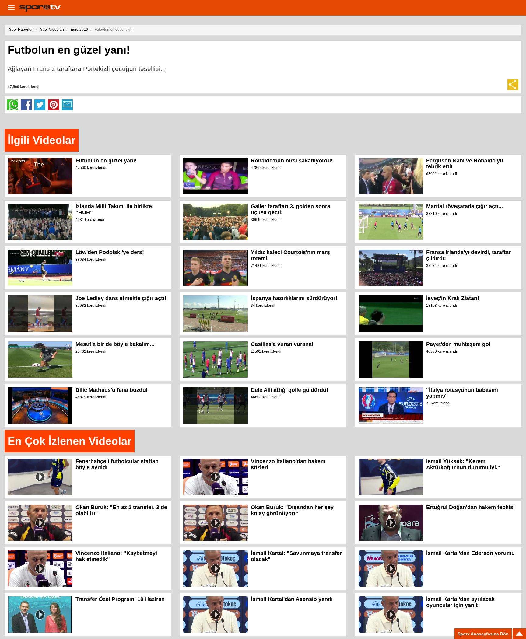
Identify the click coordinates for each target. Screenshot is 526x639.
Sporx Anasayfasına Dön (483, 633)
